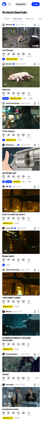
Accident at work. (10, 409)
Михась (9, 311)
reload (5, 374)
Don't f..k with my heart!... (14, 214)
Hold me (6, 89)
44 (16, 223)
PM (7, 186)
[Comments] (13, 54)
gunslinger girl (9, 173)
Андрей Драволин (13, 354)
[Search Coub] (9, 4)
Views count (30, 19)
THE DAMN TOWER (11, 298)
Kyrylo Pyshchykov (13, 103)
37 (8, 265)
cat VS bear (7, 50)
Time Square (8, 131)
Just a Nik (9, 228)
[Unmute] (5, 45)
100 (17, 418)
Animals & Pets (11, 59)
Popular (7, 19)
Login (35, 4)
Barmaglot (10, 384)
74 (19, 140)
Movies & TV (10, 140)
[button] (3, 54)
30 (21, 59)
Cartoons (17, 181)
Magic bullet (8, 256)
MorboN (9, 24)
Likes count (17, 19)
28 (30, 98)
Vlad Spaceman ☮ (11, 145)
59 (29, 182)
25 (37, 378)
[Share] (34, 24)
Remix (5, 98)
